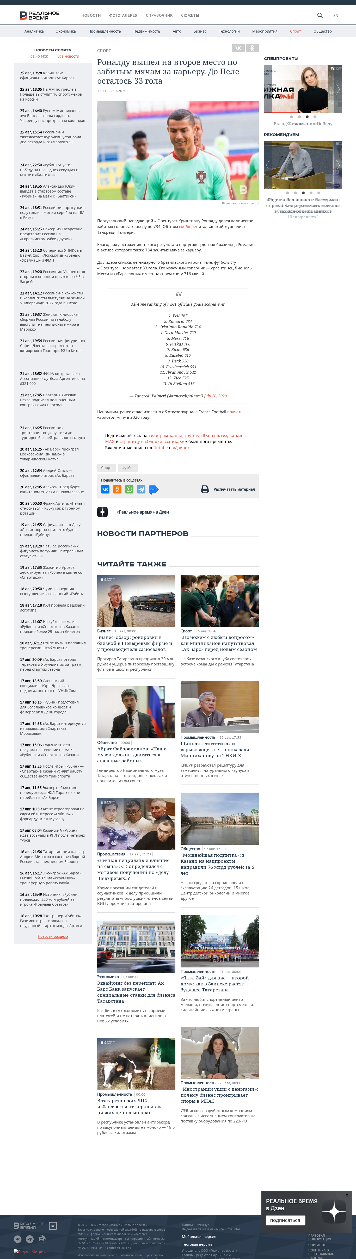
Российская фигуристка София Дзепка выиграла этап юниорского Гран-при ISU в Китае (52, 345)
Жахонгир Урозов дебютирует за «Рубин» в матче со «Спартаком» (51, 572)
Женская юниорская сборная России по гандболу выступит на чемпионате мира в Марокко (49, 322)
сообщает (188, 226)
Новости (91, 15)
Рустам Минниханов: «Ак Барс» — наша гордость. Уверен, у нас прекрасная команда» (52, 115)
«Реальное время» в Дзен (143, 512)
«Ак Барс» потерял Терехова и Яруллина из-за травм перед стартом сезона (50, 664)
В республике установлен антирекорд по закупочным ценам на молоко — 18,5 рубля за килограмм (136, 1116)
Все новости (68, 56)
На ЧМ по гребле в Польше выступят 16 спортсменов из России (51, 94)
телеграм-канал (165, 435)
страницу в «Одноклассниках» (152, 441)
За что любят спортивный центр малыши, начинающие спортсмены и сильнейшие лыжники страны (217, 993)
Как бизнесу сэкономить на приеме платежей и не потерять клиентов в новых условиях (136, 1001)
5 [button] (318, 193)
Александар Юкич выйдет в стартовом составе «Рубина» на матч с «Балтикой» (48, 191)
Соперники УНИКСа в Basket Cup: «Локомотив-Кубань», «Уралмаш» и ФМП (51, 255)
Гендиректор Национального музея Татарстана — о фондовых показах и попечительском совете (132, 764)
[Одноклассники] (252, 48)
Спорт (295, 31)
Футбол (128, 467)
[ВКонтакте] (238, 48)
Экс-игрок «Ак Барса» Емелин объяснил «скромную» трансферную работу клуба (50, 878)
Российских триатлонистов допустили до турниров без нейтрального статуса (52, 432)
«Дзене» (181, 447)
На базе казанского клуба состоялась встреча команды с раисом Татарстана (219, 650)
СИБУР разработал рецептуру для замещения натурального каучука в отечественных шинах (215, 759)
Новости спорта (52, 50)
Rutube (160, 447)
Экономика (66, 31)
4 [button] (314, 117)
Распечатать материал (234, 489)
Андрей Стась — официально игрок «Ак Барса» (47, 473)
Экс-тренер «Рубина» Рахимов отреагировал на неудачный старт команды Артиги (51, 920)
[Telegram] (141, 489)
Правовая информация (319, 1237)
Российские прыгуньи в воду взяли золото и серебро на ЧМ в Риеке (52, 212)
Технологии (229, 31)
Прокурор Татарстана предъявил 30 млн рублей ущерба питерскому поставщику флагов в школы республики (136, 653)
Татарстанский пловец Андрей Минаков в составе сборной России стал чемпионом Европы (52, 856)
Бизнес (200, 31)
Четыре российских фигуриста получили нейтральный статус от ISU (51, 551)
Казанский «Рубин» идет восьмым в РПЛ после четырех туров (52, 835)
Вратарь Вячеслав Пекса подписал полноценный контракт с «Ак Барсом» (48, 399)
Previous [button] (268, 89)
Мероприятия (265, 31)
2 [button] (299, 117)
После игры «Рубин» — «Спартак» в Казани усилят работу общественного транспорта (52, 771)
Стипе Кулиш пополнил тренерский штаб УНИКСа (53, 645)
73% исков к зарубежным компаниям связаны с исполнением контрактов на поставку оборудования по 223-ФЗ (219, 1105)
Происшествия (111, 853)
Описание (317, 1245)
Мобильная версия (199, 1236)
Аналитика (34, 31)
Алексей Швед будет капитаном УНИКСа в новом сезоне (52, 489)
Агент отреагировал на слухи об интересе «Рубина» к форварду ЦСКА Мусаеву (52, 813)
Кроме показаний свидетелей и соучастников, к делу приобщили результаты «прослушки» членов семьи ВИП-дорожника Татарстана (135, 881)
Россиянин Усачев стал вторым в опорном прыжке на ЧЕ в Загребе (52, 276)
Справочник (159, 15)
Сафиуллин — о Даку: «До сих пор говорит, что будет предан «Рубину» (50, 529)
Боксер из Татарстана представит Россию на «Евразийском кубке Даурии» (51, 233)
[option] (303, 89)
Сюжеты (190, 15)
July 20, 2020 (215, 395)
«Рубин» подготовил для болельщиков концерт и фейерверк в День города (49, 707)
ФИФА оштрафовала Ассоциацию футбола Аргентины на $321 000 (52, 378)
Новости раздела (53, 937)
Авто (177, 31)
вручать (235, 411)
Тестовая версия (197, 1244)
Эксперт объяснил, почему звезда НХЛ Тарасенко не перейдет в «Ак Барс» (50, 792)
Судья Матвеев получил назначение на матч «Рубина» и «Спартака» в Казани (49, 749)
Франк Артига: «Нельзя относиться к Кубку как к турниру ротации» (52, 508)
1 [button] (291, 117)
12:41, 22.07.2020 (111, 91)
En (335, 15)
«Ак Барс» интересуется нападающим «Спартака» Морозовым (53, 728)
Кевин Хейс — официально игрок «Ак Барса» (47, 75)
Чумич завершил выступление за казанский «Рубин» (52, 591)
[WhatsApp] (129, 489)
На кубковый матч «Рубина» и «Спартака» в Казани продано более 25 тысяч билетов (50, 626)
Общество (323, 31)
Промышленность (104, 31)
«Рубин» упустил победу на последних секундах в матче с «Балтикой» (49, 169)
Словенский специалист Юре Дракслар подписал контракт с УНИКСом (48, 685)
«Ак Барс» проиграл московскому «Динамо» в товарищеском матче (49, 454)
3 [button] (307, 117)
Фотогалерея (123, 15)
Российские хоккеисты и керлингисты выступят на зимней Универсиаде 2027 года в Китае (52, 298)
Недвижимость (146, 31)
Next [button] (338, 89)
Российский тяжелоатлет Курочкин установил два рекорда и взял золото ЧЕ (50, 136)
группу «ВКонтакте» (206, 435)
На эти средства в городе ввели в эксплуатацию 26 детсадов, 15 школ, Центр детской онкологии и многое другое (217, 876)
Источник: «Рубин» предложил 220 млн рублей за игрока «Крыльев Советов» (48, 899)
